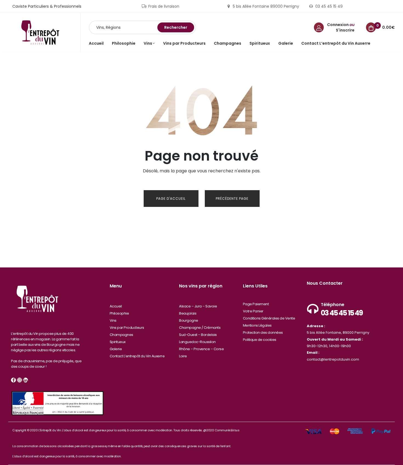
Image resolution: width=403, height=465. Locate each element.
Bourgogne (188, 320)
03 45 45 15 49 (342, 313)
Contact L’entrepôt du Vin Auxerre (137, 356)
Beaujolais (187, 313)
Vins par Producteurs (127, 327)
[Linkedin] (25, 380)
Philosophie (119, 313)
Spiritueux (118, 341)
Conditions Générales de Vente (269, 318)
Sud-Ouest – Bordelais (198, 334)
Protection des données (263, 332)
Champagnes (121, 334)
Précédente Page (232, 198)
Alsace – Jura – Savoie (198, 306)
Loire (183, 356)
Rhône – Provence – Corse (201, 349)
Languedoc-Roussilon (197, 341)
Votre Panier (253, 311)
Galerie (116, 349)
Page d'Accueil (171, 198)
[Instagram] (19, 380)
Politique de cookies (259, 339)
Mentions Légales (257, 325)
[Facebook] (13, 380)
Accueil (116, 306)
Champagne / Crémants (199, 327)
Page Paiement (256, 304)
